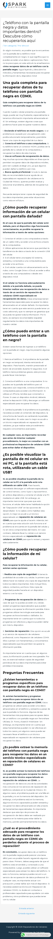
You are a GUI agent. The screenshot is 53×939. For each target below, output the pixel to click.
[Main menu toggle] (47, 5)
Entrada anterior (26, 908)
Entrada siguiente (26, 914)
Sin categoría (10, 46)
